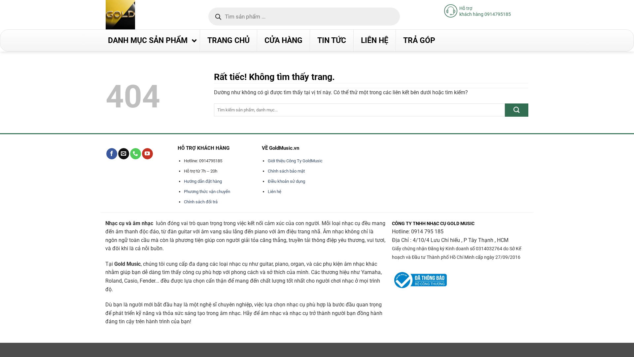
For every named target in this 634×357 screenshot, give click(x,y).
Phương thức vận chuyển (207, 191)
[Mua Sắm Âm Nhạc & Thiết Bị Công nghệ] (133, 14)
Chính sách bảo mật (286, 171)
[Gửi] (516, 109)
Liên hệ (274, 191)
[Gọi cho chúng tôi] (135, 153)
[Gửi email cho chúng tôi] (123, 153)
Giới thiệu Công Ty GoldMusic (295, 160)
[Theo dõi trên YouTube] (147, 153)
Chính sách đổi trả (201, 201)
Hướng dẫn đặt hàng (203, 181)
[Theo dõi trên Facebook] (111, 153)
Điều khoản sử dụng (286, 181)
